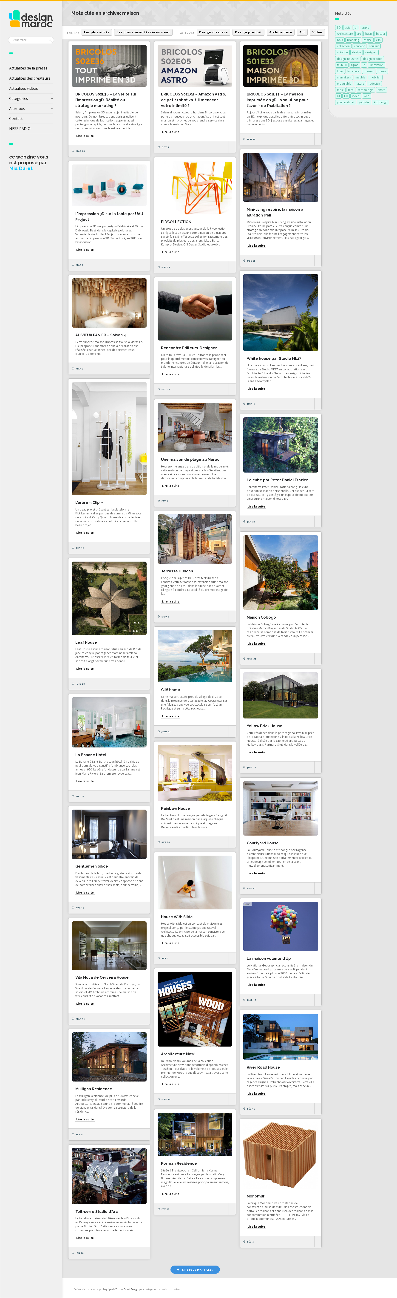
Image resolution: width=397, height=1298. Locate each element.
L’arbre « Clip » (89, 502)
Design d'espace (213, 32)
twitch (381, 90)
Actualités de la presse (28, 68)
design (356, 52)
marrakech (344, 77)
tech (351, 90)
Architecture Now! (178, 1054)
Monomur (256, 1196)
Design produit (248, 32)
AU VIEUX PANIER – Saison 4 (100, 335)
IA (364, 65)
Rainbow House (175, 808)
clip (378, 40)
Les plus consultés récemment (143, 32)
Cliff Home (170, 690)
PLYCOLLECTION (176, 222)
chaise (367, 40)
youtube (364, 102)
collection (343, 46)
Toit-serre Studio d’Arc (96, 1211)
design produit (372, 59)
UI (338, 96)
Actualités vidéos (23, 88)
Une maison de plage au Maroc (190, 459)
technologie (365, 90)
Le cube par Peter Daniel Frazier (277, 480)
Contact (16, 118)
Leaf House (86, 642)
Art (302, 32)
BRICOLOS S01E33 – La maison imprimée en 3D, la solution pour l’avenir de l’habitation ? (277, 100)
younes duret (345, 102)
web (366, 96)
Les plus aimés (96, 32)
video (356, 96)
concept (359, 46)
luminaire (353, 71)
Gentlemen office (91, 866)
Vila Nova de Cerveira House (102, 977)
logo (340, 71)
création (342, 52)
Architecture (280, 32)
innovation (376, 65)
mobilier (375, 77)
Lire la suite (85, 136)
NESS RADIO (20, 128)
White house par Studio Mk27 (274, 358)
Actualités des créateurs (29, 78)
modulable (344, 84)
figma (354, 65)
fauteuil (342, 65)
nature (360, 84)
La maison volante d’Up (269, 958)
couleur (374, 46)
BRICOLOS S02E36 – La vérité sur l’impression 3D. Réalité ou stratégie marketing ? (105, 100)
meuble (360, 77)
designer (371, 52)
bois (340, 40)
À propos (17, 108)
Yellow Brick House (264, 726)
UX (346, 96)
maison (369, 71)
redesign (374, 84)
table (340, 90)
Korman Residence (179, 1163)
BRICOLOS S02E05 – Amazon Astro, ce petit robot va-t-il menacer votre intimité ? (193, 100)
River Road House (263, 1067)
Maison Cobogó (261, 617)
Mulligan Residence (93, 1089)
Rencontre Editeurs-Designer (189, 348)
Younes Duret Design (127, 1289)
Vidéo (317, 32)
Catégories (18, 98)
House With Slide (177, 917)
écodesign (380, 102)
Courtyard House (263, 843)
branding (353, 40)
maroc (382, 71)
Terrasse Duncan (177, 571)
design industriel (348, 59)
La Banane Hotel (90, 755)
